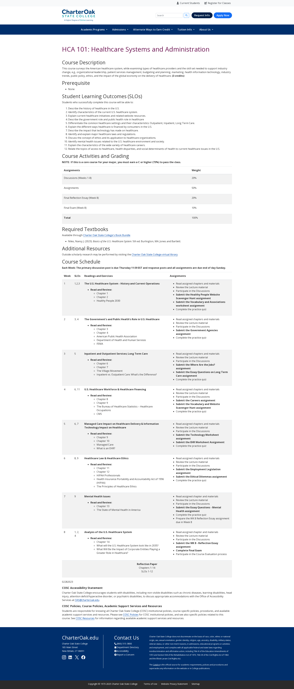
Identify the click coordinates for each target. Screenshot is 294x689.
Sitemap (196, 683)
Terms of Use (150, 683)
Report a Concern (125, 654)
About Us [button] (205, 29)
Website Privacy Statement (174, 683)
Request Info (202, 15)
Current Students (190, 3)
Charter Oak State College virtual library (155, 254)
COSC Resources (85, 618)
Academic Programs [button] (93, 29)
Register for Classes (219, 3)
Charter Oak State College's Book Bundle (106, 235)
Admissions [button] (119, 29)
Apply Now (223, 15)
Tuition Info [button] (185, 29)
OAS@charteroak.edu (87, 600)
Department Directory (128, 647)
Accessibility (123, 650)
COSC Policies (130, 614)
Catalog (156, 664)
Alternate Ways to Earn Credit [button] (152, 29)
